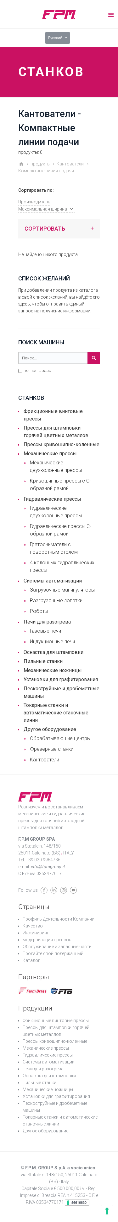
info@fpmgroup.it (48, 866)
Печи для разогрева (47, 622)
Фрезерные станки (51, 749)
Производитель (34, 201)
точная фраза (37, 370)
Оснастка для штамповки (53, 652)
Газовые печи (45, 631)
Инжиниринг (36, 932)
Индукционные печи (52, 642)
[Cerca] (93, 358)
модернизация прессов (47, 939)
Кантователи (44, 760)
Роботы (39, 611)
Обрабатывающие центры (60, 738)
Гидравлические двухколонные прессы (56, 512)
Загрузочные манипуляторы (62, 590)
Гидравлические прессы (52, 499)
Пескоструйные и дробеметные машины (61, 692)
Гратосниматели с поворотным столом (54, 548)
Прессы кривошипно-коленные (61, 444)
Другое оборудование (50, 729)
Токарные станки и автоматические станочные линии (56, 712)
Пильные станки (43, 661)
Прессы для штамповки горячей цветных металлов (56, 431)
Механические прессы (50, 454)
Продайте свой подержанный (53, 953)
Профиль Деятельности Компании (58, 919)
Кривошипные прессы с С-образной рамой (60, 484)
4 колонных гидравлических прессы (62, 566)
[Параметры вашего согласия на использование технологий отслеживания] (107, 1211)
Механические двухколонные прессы (56, 466)
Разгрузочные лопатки (56, 600)
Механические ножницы (53, 670)
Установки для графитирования (61, 679)
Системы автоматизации (53, 581)
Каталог (31, 960)
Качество (33, 925)
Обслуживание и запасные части (57, 946)
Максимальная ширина (42, 209)
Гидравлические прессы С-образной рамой (60, 530)
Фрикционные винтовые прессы (53, 415)
